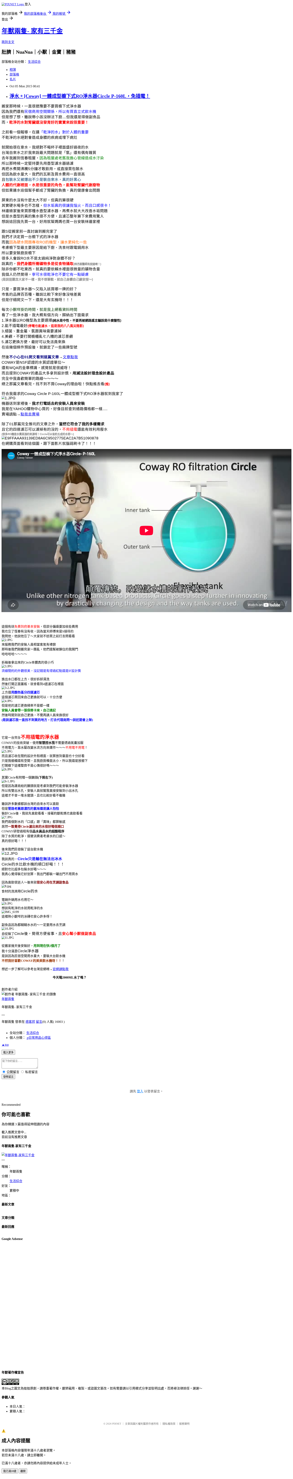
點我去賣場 (30, 414)
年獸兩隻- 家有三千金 (32, 30)
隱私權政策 (168, 1423)
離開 (23, 1471)
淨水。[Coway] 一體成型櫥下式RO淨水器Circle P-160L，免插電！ (80, 96)
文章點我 (70, 357)
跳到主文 (8, 42)
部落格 (14, 74)
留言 (39, 1021)
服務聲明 (184, 1423)
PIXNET (116, 1423)
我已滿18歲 (9, 1471)
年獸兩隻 (8, 999)
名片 (13, 79)
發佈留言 (8, 1076)
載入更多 (8, 1052)
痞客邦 (30, 1021)
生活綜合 (34, 61)
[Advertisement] (17, 1305)
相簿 (13, 69)
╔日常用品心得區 (38, 1037)
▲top (5, 1044)
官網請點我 (61, 969)
